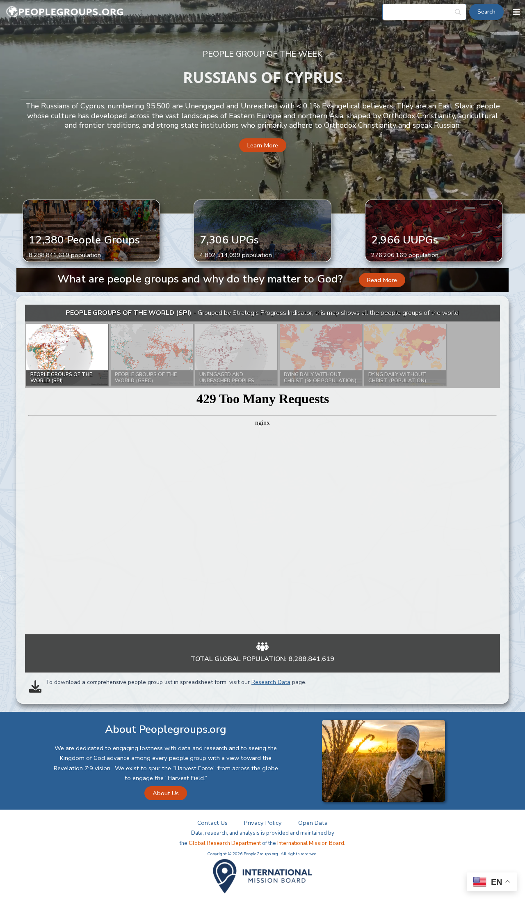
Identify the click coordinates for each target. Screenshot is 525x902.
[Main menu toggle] (516, 12)
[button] (262, 145)
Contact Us (212, 823)
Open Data (313, 823)
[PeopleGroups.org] (64, 12)
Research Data (270, 682)
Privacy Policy (263, 823)
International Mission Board (310, 843)
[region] (262, 469)
